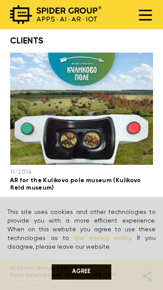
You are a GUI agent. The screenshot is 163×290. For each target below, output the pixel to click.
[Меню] (145, 15)
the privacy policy (102, 238)
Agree (81, 271)
